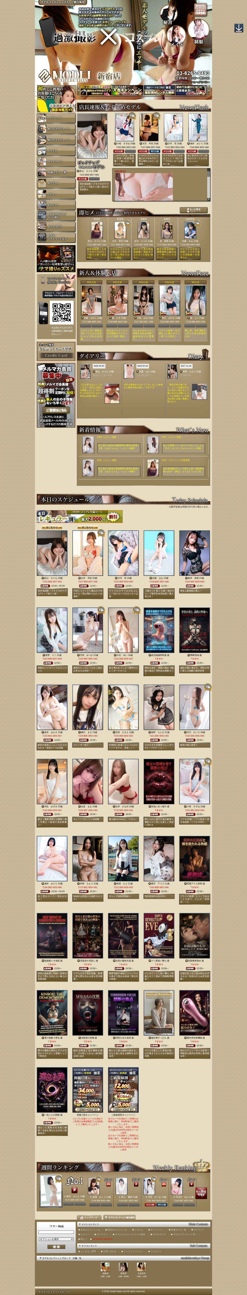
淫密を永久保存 (123, 1038)
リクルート (156, 1251)
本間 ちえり (189, 371)
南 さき (116, 318)
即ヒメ (84, 1239)
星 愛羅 (164, 241)
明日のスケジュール (117, 1230)
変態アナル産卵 (194, 883)
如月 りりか (140, 241)
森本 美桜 (193, 578)
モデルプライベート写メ (185, 1234)
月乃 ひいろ (193, 732)
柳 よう (194, 318)
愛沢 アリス (157, 883)
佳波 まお (86, 806)
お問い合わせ (109, 1251)
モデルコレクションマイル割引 (130, 1234)
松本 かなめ (122, 806)
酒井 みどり (196, 143)
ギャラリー (102, 1234)
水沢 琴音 (147, 143)
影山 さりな (86, 171)
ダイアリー (199, 1230)
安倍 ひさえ (122, 732)
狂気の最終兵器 (123, 960)
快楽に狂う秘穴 (159, 806)
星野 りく (50, 655)
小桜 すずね (123, 143)
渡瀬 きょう (99, 1197)
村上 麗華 (126, 1197)
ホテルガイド (159, 1234)
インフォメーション (133, 1251)
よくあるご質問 (88, 1251)
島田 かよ (122, 883)
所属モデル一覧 (178, 1230)
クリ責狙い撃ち (159, 960)
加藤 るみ (187, 241)
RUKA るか (182, 1197)
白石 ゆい (122, 655)
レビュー (85, 1234)
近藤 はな (144, 371)
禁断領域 (194, 655)
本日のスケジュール (90, 1230)
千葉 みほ (142, 318)
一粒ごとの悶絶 (52, 1115)
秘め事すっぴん (159, 1038)
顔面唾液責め (194, 960)
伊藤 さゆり (90, 318)
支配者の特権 (87, 1038)
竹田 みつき (86, 655)
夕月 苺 (172, 143)
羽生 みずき (50, 806)
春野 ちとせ (157, 732)
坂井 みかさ (50, 732)
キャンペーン (157, 1230)
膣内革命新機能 (194, 1038)
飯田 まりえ (73, 1196)
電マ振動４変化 (52, 1038)
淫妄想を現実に (87, 960)
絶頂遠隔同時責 (159, 655)
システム (139, 1230)
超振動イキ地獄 (52, 960)
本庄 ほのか (168, 318)
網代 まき (86, 732)
